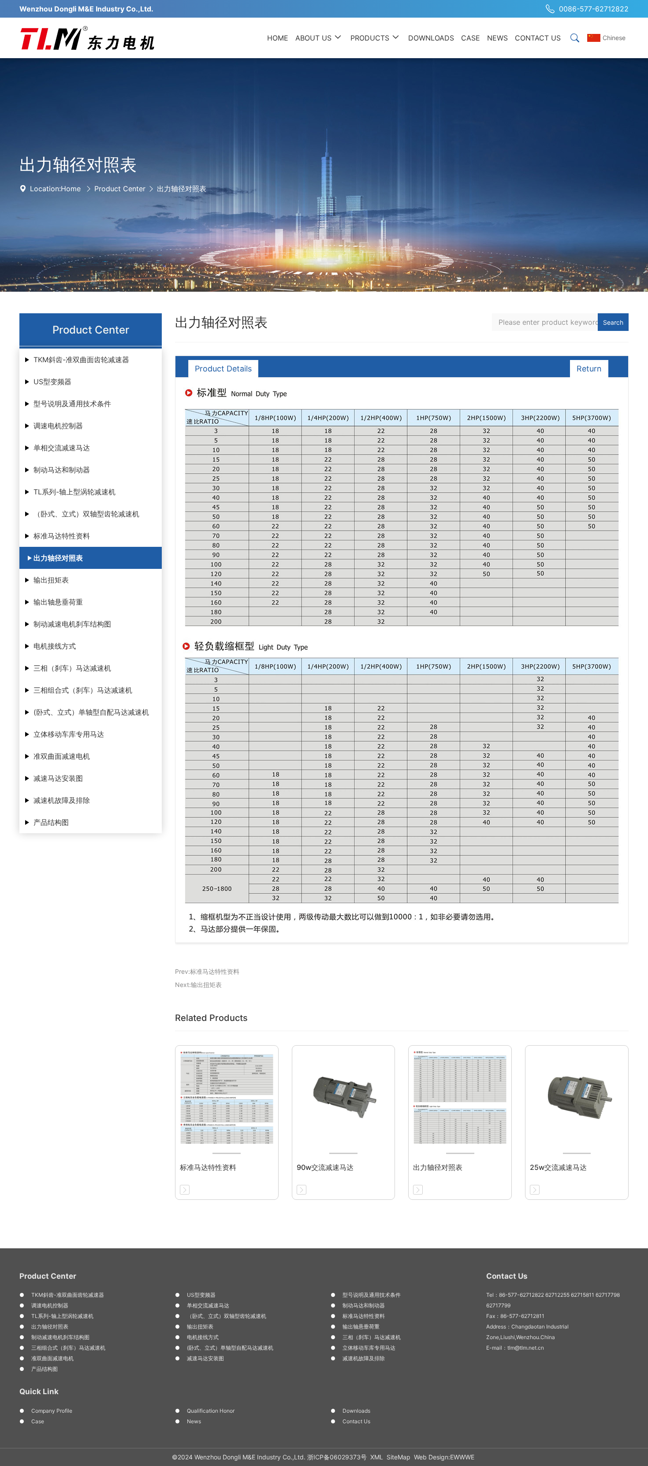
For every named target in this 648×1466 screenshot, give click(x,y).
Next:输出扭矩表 (198, 984)
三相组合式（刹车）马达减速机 (83, 690)
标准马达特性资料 (62, 535)
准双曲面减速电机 (62, 756)
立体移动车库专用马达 (69, 734)
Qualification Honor (211, 1410)
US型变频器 (52, 381)
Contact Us (356, 1421)
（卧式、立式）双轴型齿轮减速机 (86, 513)
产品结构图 (51, 822)
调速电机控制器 (58, 425)
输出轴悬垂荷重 (58, 602)
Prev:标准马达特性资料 (207, 971)
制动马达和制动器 (62, 469)
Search (613, 322)
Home (71, 188)
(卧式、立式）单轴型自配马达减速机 (91, 712)
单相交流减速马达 (62, 447)
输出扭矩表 (51, 579)
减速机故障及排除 (62, 800)
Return (589, 368)
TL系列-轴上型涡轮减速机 (74, 491)
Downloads (356, 1410)
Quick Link (39, 1391)
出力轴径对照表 (181, 188)
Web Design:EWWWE (444, 1457)
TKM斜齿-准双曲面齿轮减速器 (81, 359)
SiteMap (398, 1457)
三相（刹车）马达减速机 (72, 668)
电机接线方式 (55, 646)
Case (37, 1421)
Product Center (119, 188)
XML (376, 1457)
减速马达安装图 (58, 778)
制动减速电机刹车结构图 (72, 624)
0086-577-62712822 (594, 8)
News (194, 1421)
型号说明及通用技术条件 (72, 403)
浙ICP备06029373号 (337, 1457)
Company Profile (51, 1410)
